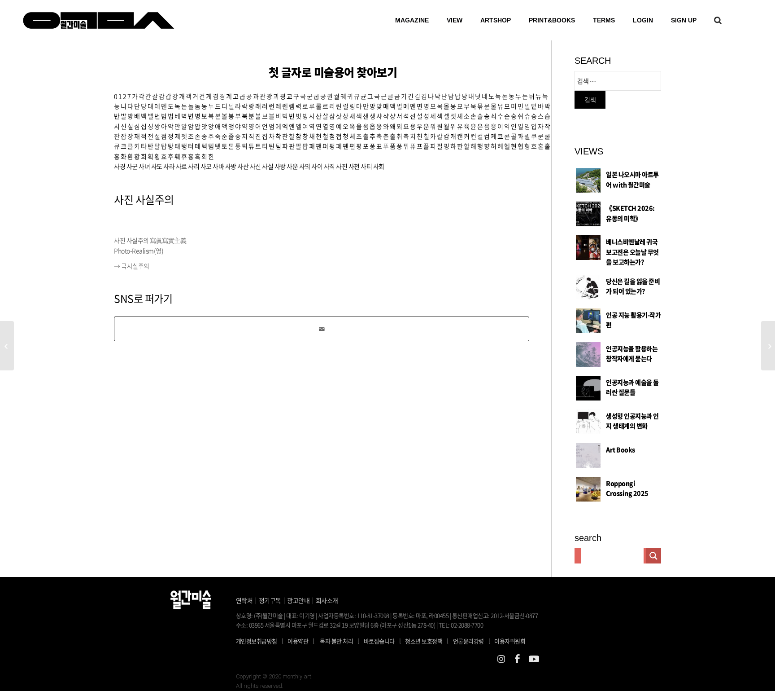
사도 (156, 166)
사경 (119, 166)
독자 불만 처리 (336, 641)
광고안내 (298, 600)
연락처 (244, 600)
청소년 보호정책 (426, 640)
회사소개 (327, 600)
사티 (366, 166)
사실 (267, 166)
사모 (206, 166)
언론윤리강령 (471, 640)
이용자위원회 (509, 641)
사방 (230, 166)
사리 (193, 166)
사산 (242, 166)
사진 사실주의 (144, 199)
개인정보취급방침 (256, 641)
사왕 (280, 166)
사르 (181, 166)
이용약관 (297, 641)
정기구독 (270, 600)
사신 (255, 166)
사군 (132, 166)
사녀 (144, 166)
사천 (354, 166)
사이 (316, 166)
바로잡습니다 (379, 641)
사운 (292, 166)
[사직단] (7, 345)
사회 (378, 166)
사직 (329, 166)
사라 (168, 166)
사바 (218, 166)
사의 (304, 166)
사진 (341, 166)
